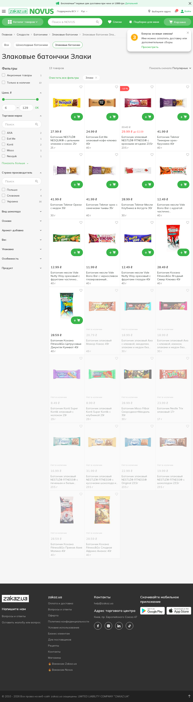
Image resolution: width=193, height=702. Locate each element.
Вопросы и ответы (14, 616)
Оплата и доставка (60, 603)
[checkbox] (3, 75)
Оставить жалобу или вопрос (21, 622)
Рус (83, 11)
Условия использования (63, 627)
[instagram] (108, 626)
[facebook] (98, 626)
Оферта (53, 615)
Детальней (131, 3)
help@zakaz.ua (103, 603)
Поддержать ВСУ (66, 11)
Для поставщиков (59, 639)
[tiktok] (129, 626)
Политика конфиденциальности (68, 621)
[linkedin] (119, 626)
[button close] (190, 3)
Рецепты (53, 645)
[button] (159, 11)
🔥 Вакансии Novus (60, 669)
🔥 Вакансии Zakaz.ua (62, 663)
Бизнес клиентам (59, 633)
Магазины (54, 657)
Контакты (54, 651)
